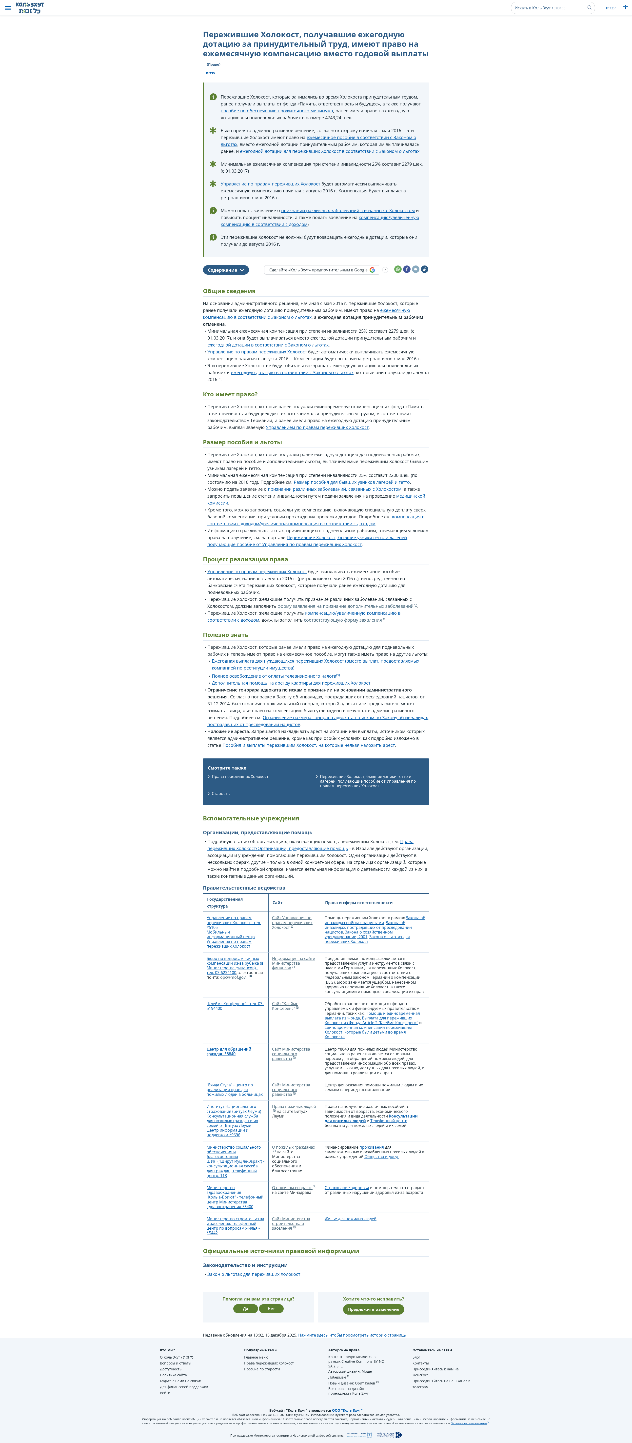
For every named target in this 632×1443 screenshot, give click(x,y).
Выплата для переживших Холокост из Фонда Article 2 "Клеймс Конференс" (371, 1020)
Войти (165, 1392)
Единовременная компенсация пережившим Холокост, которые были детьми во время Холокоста (368, 1032)
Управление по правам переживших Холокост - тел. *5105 (234, 922)
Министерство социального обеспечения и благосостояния (234, 1151)
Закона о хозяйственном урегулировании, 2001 (359, 934)
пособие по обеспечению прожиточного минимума (277, 111)
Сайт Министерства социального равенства (291, 1053)
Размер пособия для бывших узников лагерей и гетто (352, 482)
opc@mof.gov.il (234, 977)
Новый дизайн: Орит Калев (351, 1383)
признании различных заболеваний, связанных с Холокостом (348, 210)
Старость (221, 793)
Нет (271, 1308)
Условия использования (469, 1423)
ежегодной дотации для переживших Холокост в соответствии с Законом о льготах (329, 151)
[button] (8, 8)
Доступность (170, 1369)
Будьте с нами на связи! (180, 1381)
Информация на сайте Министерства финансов (293, 963)
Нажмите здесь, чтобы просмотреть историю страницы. (353, 1335)
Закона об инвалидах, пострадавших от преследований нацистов (368, 927)
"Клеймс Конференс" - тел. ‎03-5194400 (235, 1006)
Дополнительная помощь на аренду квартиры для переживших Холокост (291, 683)
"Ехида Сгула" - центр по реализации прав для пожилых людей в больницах (235, 1089)
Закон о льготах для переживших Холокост (253, 1274)
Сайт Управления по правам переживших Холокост (292, 922)
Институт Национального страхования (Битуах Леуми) (234, 1109)
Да (245, 1308)
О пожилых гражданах (293, 1147)
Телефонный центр (388, 1120)
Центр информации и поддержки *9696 (227, 1132)
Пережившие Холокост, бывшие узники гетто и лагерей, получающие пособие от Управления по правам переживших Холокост (368, 781)
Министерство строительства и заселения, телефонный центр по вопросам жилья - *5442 (235, 1226)
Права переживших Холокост (240, 776)
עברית (610, 8)
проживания (371, 1147)
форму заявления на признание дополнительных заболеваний (345, 606)
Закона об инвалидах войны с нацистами (375, 920)
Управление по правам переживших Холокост (270, 184)
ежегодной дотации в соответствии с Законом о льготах (268, 345)
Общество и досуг (381, 1156)
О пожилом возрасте (292, 1187)
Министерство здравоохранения (224, 1190)
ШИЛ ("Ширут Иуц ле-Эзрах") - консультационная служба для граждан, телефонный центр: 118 (235, 1168)
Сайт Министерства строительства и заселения (291, 1223)
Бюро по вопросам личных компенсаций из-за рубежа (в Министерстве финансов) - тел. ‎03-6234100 (235, 966)
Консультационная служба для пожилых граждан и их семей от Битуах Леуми (232, 1120)
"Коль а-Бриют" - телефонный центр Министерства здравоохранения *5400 (235, 1201)
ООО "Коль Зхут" (347, 1410)
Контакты (421, 1363)
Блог (416, 1357)
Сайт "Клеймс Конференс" (285, 1006)
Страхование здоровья (347, 1187)
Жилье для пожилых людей (350, 1218)
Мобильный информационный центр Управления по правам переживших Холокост (231, 939)
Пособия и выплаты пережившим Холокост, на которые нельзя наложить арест (308, 745)
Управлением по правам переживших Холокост (317, 427)
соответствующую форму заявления (343, 620)
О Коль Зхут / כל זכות (177, 1357)
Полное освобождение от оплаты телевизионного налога (274, 676)
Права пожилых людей (294, 1106)
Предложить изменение (373, 1309)
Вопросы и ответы (175, 1363)
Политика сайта (173, 1375)
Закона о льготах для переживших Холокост (367, 939)
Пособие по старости (262, 1369)
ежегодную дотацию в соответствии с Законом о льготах (292, 372)
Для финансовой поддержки (184, 1386)
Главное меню (256, 1357)
